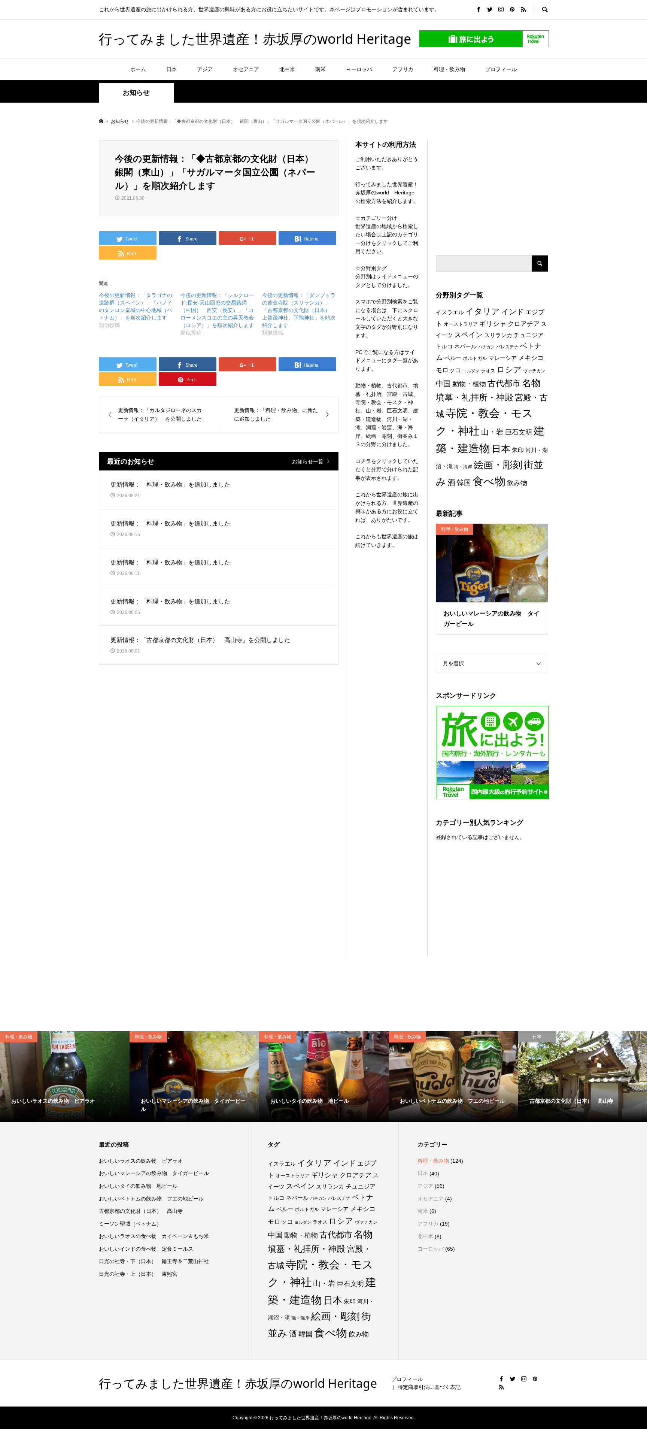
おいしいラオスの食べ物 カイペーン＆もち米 (154, 1236)
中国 (443, 383)
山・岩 (492, 432)
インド (512, 312)
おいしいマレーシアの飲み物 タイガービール (154, 1173)
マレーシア (503, 358)
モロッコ (448, 370)
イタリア (482, 311)
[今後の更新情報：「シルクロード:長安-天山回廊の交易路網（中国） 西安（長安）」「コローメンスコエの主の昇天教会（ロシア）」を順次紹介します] (221, 313)
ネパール (465, 346)
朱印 (518, 449)
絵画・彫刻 (498, 464)
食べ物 (489, 481)
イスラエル (450, 312)
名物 (531, 383)
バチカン (486, 347)
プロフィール (501, 69)
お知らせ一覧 (308, 461)
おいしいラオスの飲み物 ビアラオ (141, 1161)
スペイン (468, 335)
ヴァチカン (534, 370)
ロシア (509, 369)
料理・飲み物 (449, 69)
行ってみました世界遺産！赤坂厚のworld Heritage (255, 39)
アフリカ (402, 69)
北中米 (287, 69)
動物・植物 (469, 384)
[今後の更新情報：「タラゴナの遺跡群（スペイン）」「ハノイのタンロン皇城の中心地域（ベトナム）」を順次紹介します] (139, 310)
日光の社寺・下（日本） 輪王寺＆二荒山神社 (154, 1261)
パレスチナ (507, 346)
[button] (492, 563)
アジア (205, 69)
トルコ (444, 346)
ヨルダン (471, 371)
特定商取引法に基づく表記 (429, 1387)
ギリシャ (492, 323)
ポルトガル (475, 358)
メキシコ (531, 357)
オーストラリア (461, 324)
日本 (171, 69)
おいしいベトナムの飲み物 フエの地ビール (151, 1199)
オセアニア (246, 69)
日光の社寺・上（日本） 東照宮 (138, 1274)
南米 (320, 69)
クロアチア (524, 323)
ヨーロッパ (359, 69)
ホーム (138, 69)
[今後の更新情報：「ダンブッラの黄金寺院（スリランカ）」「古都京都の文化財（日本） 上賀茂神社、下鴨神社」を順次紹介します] (303, 313)
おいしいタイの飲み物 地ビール (138, 1186)
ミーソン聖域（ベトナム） (130, 1224)
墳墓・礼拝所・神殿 (474, 397)
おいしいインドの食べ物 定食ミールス (146, 1249)
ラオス (488, 370)
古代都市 (503, 383)
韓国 (464, 483)
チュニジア (529, 334)
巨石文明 (518, 432)
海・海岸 (463, 466)
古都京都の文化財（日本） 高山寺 (141, 1211)
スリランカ (498, 335)
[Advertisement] (492, 187)
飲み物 (517, 483)
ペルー (452, 358)
